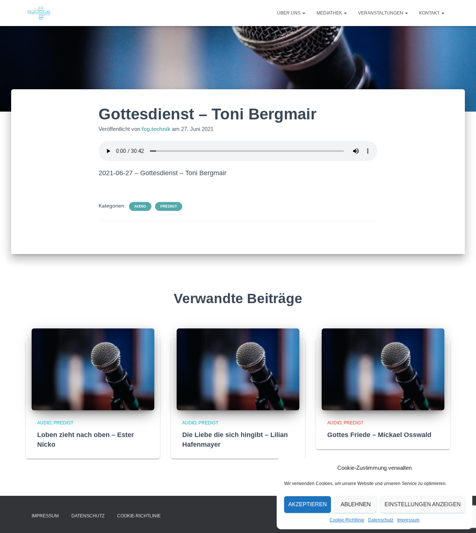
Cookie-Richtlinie (346, 520)
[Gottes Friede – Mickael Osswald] (383, 369)
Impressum (408, 520)
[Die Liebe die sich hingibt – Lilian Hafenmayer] (238, 369)
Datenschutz (380, 520)
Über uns (289, 13)
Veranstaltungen (381, 13)
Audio (140, 206)
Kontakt (430, 13)
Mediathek (329, 13)
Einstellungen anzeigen (423, 504)
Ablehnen (356, 504)
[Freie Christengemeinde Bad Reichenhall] (38, 13)
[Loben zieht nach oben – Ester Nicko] (93, 369)
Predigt (168, 206)
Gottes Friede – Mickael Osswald (379, 435)
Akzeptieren (307, 504)
